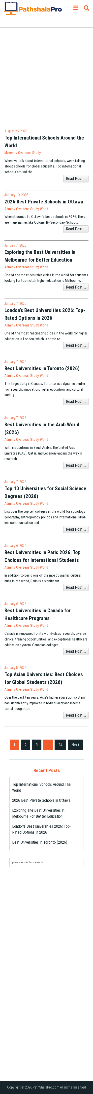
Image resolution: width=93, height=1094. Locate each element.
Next (75, 745)
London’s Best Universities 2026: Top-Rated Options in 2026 (41, 829)
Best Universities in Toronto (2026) (39, 842)
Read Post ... (76, 178)
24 (60, 745)
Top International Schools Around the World (41, 787)
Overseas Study (29, 153)
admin (8, 209)
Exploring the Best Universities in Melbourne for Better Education (38, 813)
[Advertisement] (46, 82)
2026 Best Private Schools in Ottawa (41, 800)
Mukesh (9, 153)
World (44, 209)
